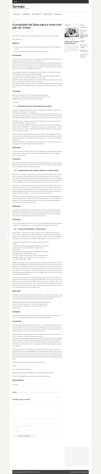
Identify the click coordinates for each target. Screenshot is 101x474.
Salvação (47, 392)
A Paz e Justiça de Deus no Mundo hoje (84, 56)
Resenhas (58, 14)
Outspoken (73, 472)
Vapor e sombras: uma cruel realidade (84, 46)
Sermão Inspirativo (18, 472)
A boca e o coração (82, 41)
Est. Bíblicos (36, 14)
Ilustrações (26, 14)
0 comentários (29, 32)
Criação (20, 392)
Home (15, 1)
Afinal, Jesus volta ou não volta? (84, 36)
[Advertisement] (77, 456)
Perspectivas (47, 14)
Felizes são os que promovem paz (71, 42)
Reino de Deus (39, 392)
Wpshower (85, 472)
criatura (26, 392)
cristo (31, 392)
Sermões (16, 14)
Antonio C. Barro (16, 32)
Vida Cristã (55, 392)
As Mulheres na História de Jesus (84, 50)
